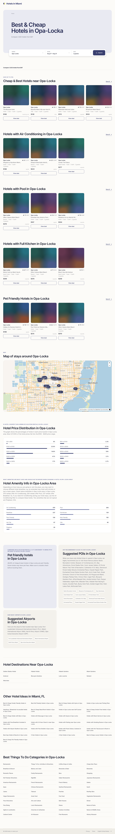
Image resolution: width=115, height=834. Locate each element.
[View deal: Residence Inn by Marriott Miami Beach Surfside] (71, 203)
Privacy (88, 831)
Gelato (88, 782)
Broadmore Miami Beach (93, 109)
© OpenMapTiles (91, 409)
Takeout (33, 791)
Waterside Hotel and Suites (66, 109)
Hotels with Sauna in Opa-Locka (68, 716)
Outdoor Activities (64, 810)
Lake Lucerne (63, 676)
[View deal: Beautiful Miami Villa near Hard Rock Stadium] (44, 95)
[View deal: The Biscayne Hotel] (16, 95)
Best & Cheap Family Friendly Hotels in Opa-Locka (14, 704)
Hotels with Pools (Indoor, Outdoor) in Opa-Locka (70, 729)
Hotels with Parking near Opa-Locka (69, 722)
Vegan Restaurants (9, 796)
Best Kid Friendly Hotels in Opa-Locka (42, 703)
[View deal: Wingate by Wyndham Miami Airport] (16, 148)
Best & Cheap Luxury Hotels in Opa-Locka (99, 735)
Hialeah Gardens (64, 671)
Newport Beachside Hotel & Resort (41, 162)
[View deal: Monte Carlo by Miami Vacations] (16, 258)
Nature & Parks (91, 805)
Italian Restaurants (64, 778)
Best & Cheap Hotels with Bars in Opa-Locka (14, 716)
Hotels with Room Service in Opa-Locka (98, 716)
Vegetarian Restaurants (94, 796)
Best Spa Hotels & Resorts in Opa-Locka (15, 735)
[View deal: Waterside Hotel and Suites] (71, 95)
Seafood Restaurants (65, 787)
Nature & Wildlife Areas (93, 810)
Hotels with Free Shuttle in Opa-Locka (42, 728)
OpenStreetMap (104, 409)
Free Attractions (8, 800)
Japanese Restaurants (93, 778)
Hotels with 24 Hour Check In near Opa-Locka (43, 723)
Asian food (34, 796)
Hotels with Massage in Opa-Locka (41, 716)
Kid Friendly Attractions (10, 778)
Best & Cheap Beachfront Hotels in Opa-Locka (43, 710)
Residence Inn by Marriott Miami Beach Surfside (72, 217)
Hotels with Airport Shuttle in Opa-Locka (15, 728)
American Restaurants (9, 782)
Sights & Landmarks (9, 810)
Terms (93, 831)
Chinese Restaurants (37, 787)
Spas (4, 787)
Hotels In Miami (14, 4)
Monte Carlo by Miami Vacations (12, 272)
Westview (6, 680)
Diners (61, 805)
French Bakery (63, 782)
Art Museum (34, 814)
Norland (89, 676)
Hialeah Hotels (35, 671)
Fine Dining (6, 805)
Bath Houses (62, 800)
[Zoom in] (109, 362)
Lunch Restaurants (36, 805)
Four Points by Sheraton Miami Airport (42, 327)
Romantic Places (8, 773)
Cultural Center (7, 814)
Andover (5, 676)
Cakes (5, 791)
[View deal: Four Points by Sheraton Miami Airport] (44, 313)
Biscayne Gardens (36, 676)
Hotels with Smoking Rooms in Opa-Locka (99, 722)
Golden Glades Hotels (9, 671)
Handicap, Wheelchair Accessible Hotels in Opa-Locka (15, 710)
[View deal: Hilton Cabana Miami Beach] (16, 203)
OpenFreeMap (83, 409)
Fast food (62, 796)
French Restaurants (37, 782)
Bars (60, 773)
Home (12, 13)
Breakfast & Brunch (9, 768)
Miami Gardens (91, 671)
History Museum (91, 814)
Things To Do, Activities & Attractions (42, 764)
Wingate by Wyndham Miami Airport (13, 162)
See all (109, 81)
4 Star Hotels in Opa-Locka (67, 735)
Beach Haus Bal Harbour (65, 272)
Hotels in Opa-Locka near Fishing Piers (98, 703)
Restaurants (6, 764)
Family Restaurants (36, 773)
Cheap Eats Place (92, 764)
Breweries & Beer (64, 768)
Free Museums (63, 814)
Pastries (61, 791)
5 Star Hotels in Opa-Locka (39, 735)
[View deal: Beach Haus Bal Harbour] (71, 258)
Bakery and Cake (36, 768)
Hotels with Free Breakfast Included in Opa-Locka (14, 723)
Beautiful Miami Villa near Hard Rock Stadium (44, 109)
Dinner (88, 800)
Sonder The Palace (64, 162)
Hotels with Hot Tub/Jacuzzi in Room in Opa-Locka (98, 729)
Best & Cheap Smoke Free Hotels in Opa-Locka (99, 710)
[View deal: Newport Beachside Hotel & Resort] (44, 148)
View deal (16, 118)
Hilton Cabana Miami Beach (11, 217)
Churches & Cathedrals (38, 810)
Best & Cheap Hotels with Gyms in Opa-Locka (70, 704)
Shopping (89, 773)
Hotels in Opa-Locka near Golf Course (70, 709)
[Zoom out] (109, 365)
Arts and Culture (36, 800)
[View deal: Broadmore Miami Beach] (99, 95)
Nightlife (33, 778)
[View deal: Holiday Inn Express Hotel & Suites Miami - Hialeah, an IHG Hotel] (16, 313)
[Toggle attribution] (110, 409)
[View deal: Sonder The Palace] (71, 148)
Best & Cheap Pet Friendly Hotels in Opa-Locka (15, 740)
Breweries (90, 768)
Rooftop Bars (90, 791)
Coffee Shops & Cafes (65, 764)
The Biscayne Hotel (9, 109)
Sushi (88, 787)
